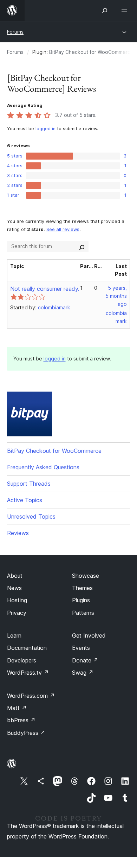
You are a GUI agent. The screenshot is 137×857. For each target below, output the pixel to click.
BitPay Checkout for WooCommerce (91, 52)
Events (81, 647)
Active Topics (24, 500)
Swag (82, 672)
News (14, 587)
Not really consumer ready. (44, 288)
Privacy (16, 612)
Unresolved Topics (31, 516)
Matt (17, 707)
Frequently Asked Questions (43, 467)
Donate (85, 660)
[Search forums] (82, 246)
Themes (82, 587)
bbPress (21, 720)
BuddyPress (26, 732)
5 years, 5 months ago (116, 296)
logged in (45, 128)
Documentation (27, 647)
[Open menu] (126, 10)
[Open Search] (105, 10)
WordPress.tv (28, 672)
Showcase (85, 575)
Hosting (17, 600)
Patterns (83, 612)
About (14, 575)
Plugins (81, 600)
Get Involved (89, 635)
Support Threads (29, 483)
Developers (21, 660)
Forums (15, 32)
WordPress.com (31, 695)
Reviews (18, 532)
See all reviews (62, 229)
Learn (14, 635)
